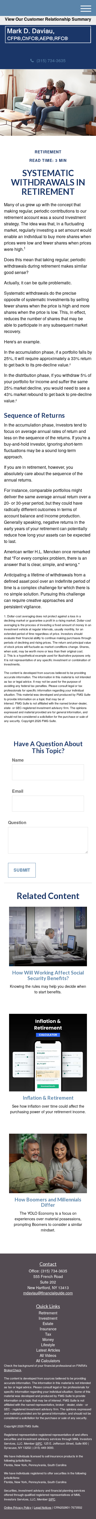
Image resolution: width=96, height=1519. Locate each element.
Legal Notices (42, 1507)
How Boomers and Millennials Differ (48, 1202)
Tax (48, 1334)
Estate (48, 1323)
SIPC (38, 1443)
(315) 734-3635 (51, 60)
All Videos (48, 1355)
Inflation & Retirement (48, 1098)
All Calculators (48, 1360)
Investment (48, 1318)
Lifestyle (48, 1344)
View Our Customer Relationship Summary (48, 19)
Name (18, 760)
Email (17, 791)
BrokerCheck (12, 1370)
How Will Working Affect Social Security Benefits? (48, 975)
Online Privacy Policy (17, 1507)
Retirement (48, 1312)
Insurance (48, 1328)
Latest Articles (48, 1350)
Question (17, 822)
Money (48, 1339)
